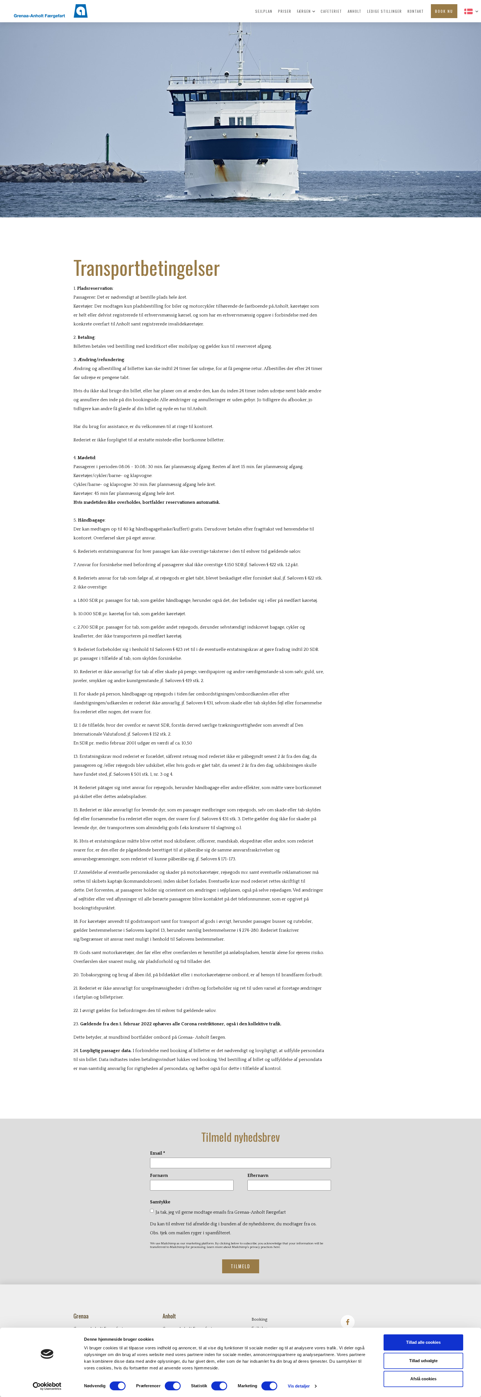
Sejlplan (264, 11)
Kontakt (416, 11)
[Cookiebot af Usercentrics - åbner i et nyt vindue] (47, 1386)
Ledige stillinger (384, 11)
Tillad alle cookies (423, 1342)
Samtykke (160, 1201)
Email (157, 1153)
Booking (259, 1319)
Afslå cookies (423, 1378)
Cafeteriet (331, 11)
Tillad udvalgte (423, 1360)
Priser (284, 11)
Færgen (304, 11)
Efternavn (257, 1175)
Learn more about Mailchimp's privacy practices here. (243, 1247)
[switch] (173, 1385)
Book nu (444, 11)
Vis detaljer (299, 1386)
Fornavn (159, 1175)
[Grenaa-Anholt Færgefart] (44, 11)
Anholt (355, 11)
